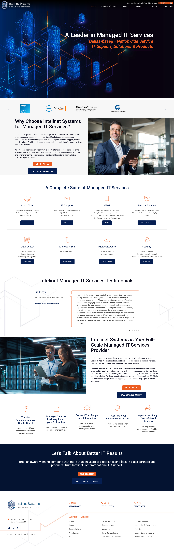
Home (93, 6)
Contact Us (169, 6)
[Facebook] (9, 528)
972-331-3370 (167, 3)
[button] (8, 109)
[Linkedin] (17, 528)
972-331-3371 (140, 506)
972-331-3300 (75, 506)
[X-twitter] (13, 528)
